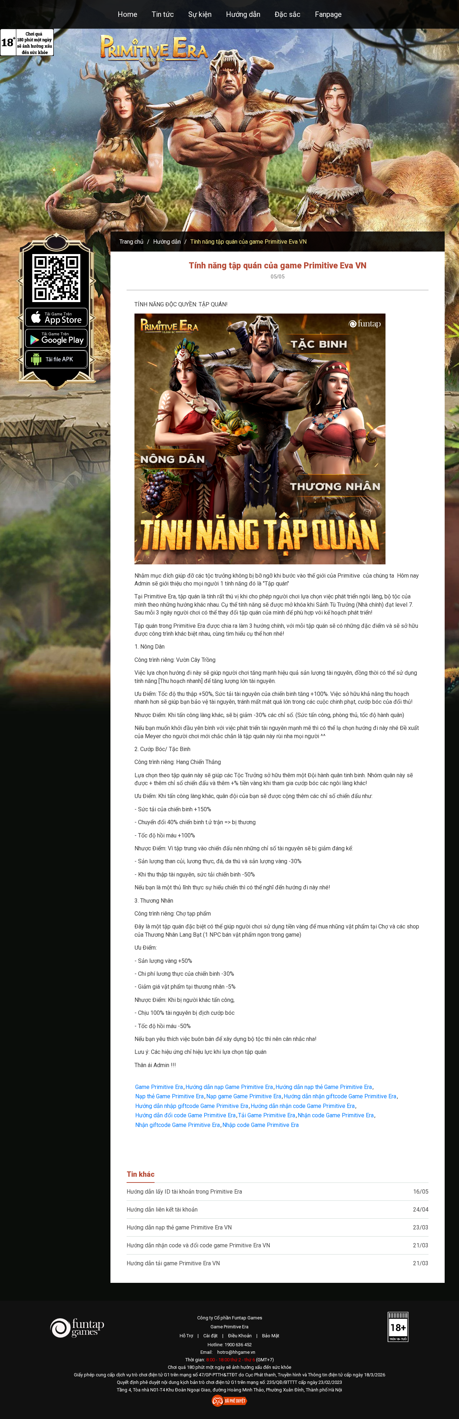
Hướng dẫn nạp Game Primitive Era (229, 1087)
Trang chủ (131, 241)
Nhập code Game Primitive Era (260, 1125)
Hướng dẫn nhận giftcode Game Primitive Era (340, 1096)
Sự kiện (200, 14)
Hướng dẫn (243, 14)
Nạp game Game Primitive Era (243, 1096)
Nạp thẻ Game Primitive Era (169, 1096)
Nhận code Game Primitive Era (336, 1115)
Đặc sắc (288, 14)
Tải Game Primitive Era (266, 1115)
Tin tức (163, 14)
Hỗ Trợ (186, 1335)
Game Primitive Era (159, 1087)
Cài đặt (210, 1335)
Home (127, 14)
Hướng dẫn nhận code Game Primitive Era (303, 1106)
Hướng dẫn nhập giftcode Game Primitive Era (191, 1106)
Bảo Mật (270, 1335)
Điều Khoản (240, 1335)
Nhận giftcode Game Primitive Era (177, 1125)
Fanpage (328, 14)
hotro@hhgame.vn (236, 1352)
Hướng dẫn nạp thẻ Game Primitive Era (323, 1087)
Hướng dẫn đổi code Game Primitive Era (185, 1115)
